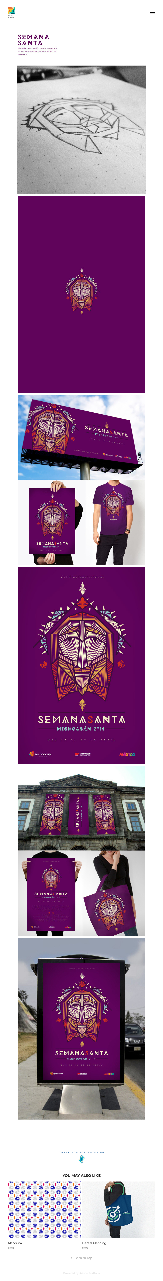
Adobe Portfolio (89, 1273)
